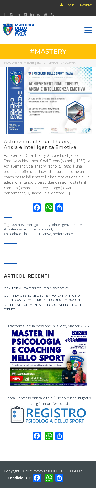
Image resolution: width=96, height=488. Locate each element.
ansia (47, 233)
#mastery (11, 229)
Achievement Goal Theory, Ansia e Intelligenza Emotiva (40, 144)
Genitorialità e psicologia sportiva (36, 288)
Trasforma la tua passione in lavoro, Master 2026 (48, 326)
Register (86, 4)
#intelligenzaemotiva (67, 224)
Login (70, 4)
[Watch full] (48, 100)
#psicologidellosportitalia (23, 233)
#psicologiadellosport (35, 229)
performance (63, 233)
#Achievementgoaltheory (31, 224)
